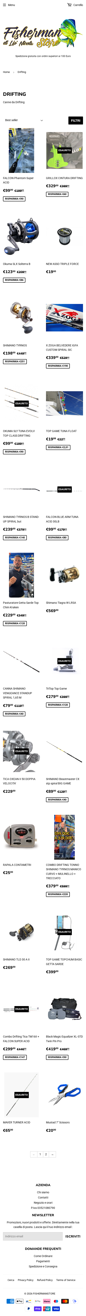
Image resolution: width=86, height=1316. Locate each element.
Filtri (75, 120)
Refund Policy (45, 1280)
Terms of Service (65, 1280)
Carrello (78, 5)
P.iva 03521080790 (43, 1207)
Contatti (43, 1197)
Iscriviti (72, 1236)
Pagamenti (43, 1261)
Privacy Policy (25, 1280)
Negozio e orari (43, 1202)
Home (6, 72)
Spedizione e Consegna (43, 1266)
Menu (11, 5)
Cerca (11, 1280)
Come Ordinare (43, 1256)
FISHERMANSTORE (44, 1293)
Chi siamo (43, 1192)
